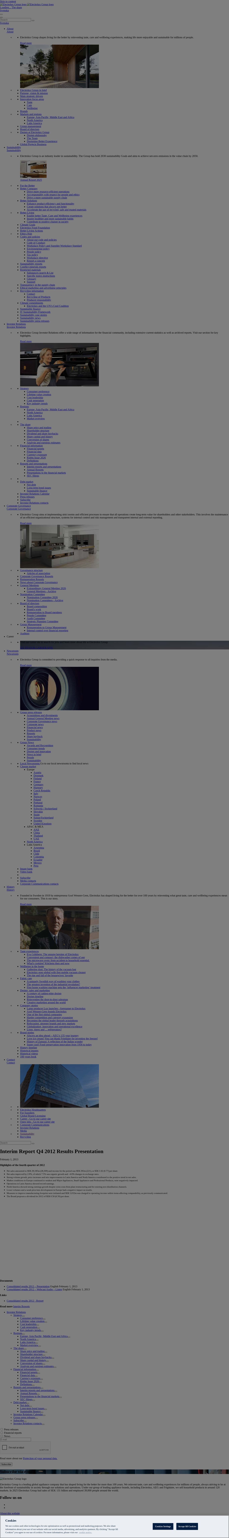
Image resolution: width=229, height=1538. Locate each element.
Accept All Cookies (187, 1526)
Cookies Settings (163, 1526)
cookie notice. (85, 1532)
